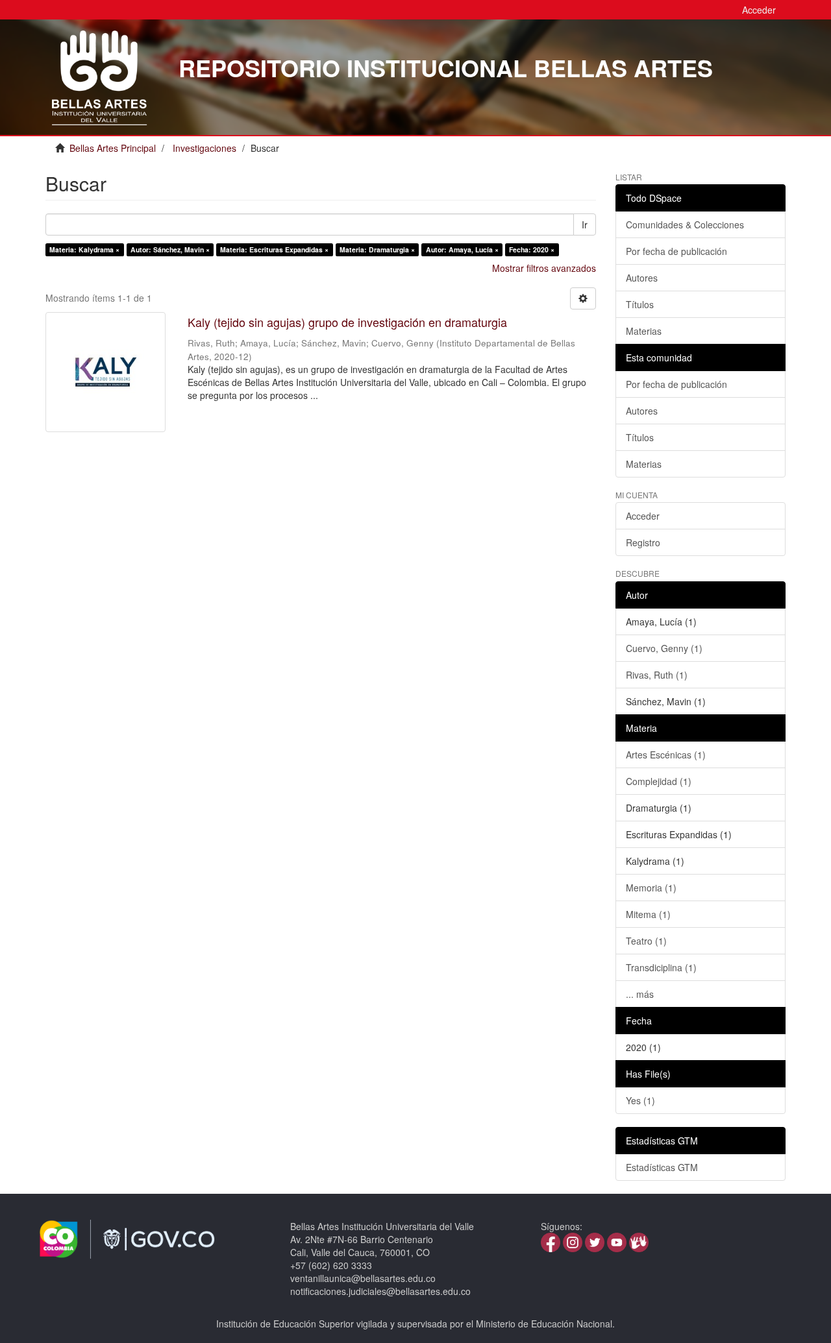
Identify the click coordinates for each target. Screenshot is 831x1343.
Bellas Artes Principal (112, 147)
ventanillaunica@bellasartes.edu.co (363, 1278)
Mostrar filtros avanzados (544, 267)
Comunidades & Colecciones (685, 224)
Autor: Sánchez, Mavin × (170, 249)
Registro (643, 542)
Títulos (640, 304)
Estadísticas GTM (662, 1167)
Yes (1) (640, 1100)
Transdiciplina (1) (661, 967)
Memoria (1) (651, 887)
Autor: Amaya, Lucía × (462, 249)
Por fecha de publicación (676, 251)
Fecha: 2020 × (531, 249)
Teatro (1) (646, 940)
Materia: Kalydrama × (84, 249)
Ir (585, 224)
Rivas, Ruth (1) (657, 674)
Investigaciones (204, 147)
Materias (644, 330)
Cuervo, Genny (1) (664, 648)
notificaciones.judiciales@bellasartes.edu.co (380, 1291)
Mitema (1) (648, 914)
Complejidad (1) (658, 781)
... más (640, 993)
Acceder (643, 515)
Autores (642, 277)
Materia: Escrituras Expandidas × (274, 249)
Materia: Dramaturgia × (377, 249)
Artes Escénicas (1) (666, 754)
